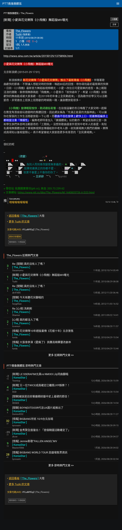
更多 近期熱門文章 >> (61, 355)
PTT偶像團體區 (11, 13)
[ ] (21, 267)
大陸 (25, 215)
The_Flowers (27, 13)
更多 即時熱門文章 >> (61, 465)
